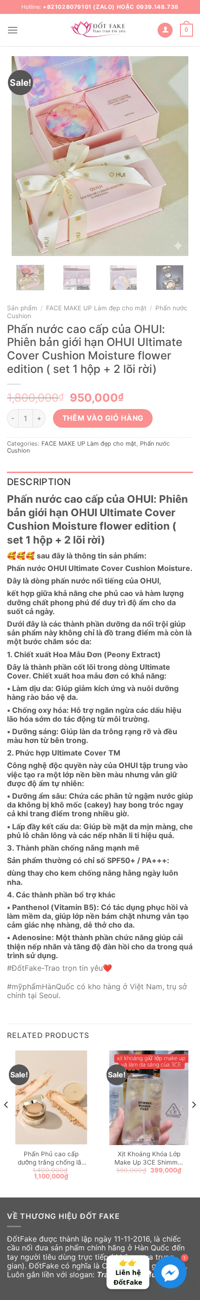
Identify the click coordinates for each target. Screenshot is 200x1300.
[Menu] (12, 30)
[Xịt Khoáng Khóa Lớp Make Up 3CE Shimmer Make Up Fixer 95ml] (148, 1097)
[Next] (173, 156)
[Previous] (27, 156)
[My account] (165, 30)
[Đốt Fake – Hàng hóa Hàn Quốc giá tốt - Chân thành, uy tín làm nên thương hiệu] (100, 30)
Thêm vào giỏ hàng (103, 418)
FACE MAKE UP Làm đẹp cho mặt (96, 308)
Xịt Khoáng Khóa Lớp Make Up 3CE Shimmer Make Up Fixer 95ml (149, 1158)
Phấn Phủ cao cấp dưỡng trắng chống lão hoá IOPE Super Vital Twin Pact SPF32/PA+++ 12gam (51, 1158)
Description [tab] (39, 481)
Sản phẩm (22, 308)
